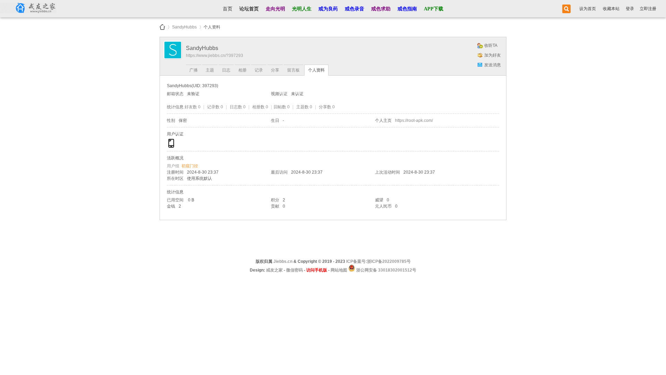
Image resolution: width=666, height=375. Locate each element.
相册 (242, 70)
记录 (259, 70)
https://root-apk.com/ (414, 120)
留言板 (293, 70)
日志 (226, 70)
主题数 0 (304, 107)
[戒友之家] (28, 8)
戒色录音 (354, 8)
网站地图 (339, 270)
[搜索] (565, 9)
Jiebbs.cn (282, 261)
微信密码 (294, 270)
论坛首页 (249, 8)
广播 (193, 70)
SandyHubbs (184, 26)
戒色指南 (407, 8)
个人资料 (316, 70)
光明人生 (301, 8)
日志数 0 (238, 107)
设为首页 (587, 8)
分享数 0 (327, 107)
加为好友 (492, 55)
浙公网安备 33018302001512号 (385, 270)
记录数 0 (215, 107)
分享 (275, 70)
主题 (210, 70)
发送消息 (492, 64)
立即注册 (648, 8)
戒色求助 (381, 8)
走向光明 (275, 8)
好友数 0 (192, 107)
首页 (227, 8)
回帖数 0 (282, 107)
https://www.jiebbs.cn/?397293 (214, 55)
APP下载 (433, 8)
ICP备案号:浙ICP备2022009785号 (378, 261)
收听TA (490, 45)
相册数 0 (260, 107)
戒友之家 (162, 27)
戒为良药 (328, 8)
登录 (630, 8)
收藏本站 (611, 8)
